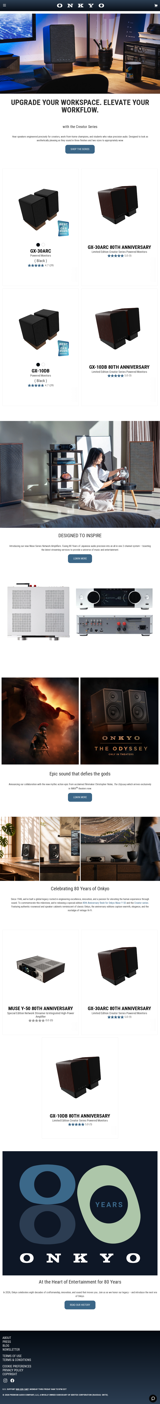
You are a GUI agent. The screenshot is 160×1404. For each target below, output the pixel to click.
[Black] (38, 245)
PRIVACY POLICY (12, 1370)
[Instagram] (5, 1381)
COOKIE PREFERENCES (16, 1366)
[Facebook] (13, 1381)
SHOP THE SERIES (80, 149)
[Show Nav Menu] (4, 5)
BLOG (5, 1346)
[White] (43, 244)
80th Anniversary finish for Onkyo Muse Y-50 (104, 902)
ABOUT (6, 1338)
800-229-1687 (22, 1389)
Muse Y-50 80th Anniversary (40, 1008)
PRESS (6, 1342)
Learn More (80, 797)
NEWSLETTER (11, 1349)
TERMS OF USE (12, 1356)
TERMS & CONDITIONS (16, 1360)
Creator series (141, 902)
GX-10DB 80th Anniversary (119, 367)
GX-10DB (41, 371)
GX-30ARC (40, 251)
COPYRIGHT (9, 1374)
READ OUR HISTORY (80, 1304)
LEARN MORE (80, 558)
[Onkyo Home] (80, 5)
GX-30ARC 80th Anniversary (119, 247)
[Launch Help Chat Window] (153, 1398)
